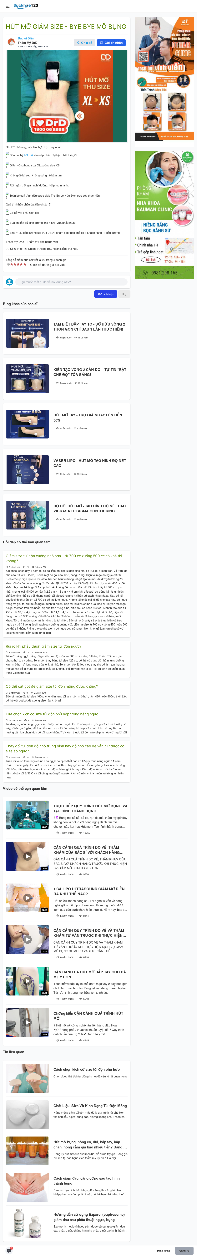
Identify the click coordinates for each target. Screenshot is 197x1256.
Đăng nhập (163, 1250)
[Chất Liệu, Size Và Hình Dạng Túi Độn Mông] (27, 1114)
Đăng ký (184, 1250)
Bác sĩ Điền (26, 38)
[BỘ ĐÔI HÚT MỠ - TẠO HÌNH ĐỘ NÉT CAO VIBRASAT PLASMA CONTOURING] (27, 515)
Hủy (124, 294)
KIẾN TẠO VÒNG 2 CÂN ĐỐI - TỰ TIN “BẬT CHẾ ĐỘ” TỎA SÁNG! (89, 372)
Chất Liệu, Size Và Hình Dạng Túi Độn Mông (90, 1105)
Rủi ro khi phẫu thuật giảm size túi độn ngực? (43, 646)
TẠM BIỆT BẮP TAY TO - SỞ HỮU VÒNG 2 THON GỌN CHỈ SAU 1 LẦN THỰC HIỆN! (89, 327)
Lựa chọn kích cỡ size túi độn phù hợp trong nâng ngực (52, 714)
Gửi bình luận (106, 294)
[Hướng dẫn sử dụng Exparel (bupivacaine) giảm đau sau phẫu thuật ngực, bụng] (27, 1223)
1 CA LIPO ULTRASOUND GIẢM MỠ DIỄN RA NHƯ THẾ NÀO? (89, 891)
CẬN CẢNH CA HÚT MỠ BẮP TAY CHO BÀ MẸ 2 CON (89, 975)
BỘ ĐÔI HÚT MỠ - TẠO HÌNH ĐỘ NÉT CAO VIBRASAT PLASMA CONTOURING (89, 509)
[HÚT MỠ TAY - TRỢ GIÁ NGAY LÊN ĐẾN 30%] (27, 424)
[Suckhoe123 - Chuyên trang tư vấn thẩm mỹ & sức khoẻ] (25, 6)
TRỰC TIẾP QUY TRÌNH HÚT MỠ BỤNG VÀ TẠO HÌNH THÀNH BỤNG (90, 808)
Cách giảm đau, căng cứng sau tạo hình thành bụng (86, 1181)
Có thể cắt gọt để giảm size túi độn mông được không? (52, 686)
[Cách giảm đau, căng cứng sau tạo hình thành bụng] (27, 1187)
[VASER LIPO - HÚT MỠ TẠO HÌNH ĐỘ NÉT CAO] (27, 469)
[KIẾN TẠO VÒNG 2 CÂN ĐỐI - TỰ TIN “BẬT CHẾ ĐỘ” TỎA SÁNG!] (27, 378)
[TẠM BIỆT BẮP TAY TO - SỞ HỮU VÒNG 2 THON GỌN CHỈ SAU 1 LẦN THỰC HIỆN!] (27, 333)
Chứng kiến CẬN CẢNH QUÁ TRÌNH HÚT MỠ (88, 1016)
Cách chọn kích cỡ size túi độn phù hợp (86, 1069)
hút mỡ (28, 155)
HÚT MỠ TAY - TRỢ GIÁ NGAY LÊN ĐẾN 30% (87, 418)
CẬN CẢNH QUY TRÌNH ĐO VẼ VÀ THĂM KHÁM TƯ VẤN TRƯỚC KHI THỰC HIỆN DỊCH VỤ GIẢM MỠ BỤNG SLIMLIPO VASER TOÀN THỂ (88, 933)
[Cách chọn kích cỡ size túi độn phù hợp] (27, 1078)
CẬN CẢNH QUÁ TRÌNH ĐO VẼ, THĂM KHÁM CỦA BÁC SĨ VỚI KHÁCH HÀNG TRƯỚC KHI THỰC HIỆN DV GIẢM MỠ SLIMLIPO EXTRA (86, 850)
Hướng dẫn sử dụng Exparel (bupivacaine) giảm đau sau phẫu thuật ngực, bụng (89, 1217)
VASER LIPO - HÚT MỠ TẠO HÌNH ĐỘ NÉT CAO (89, 463)
